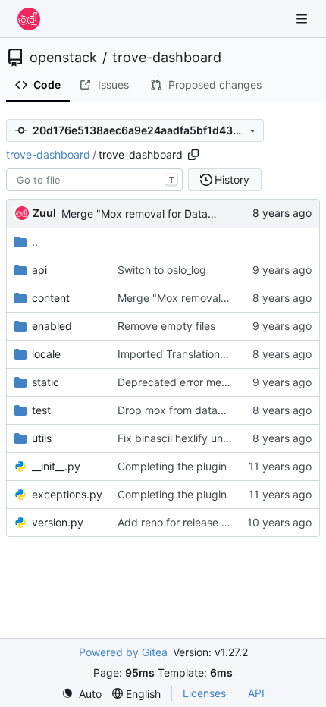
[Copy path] (193, 154)
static (45, 381)
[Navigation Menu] (303, 18)
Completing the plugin (172, 466)
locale (46, 353)
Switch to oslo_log (162, 269)
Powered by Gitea (123, 652)
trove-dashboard (166, 57)
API (256, 693)
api (39, 269)
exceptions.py (67, 494)
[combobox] (94, 179)
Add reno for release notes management (217, 522)
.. (35, 241)
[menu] (81, 693)
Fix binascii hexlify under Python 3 (202, 438)
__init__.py (56, 466)
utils (42, 438)
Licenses (204, 693)
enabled (52, 325)
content (51, 297)
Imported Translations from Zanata (203, 353)
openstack (63, 57)
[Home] (29, 19)
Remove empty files (166, 325)
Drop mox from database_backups (204, 410)
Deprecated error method (181, 381)
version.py (57, 522)
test (41, 410)
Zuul (44, 212)
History (232, 179)
